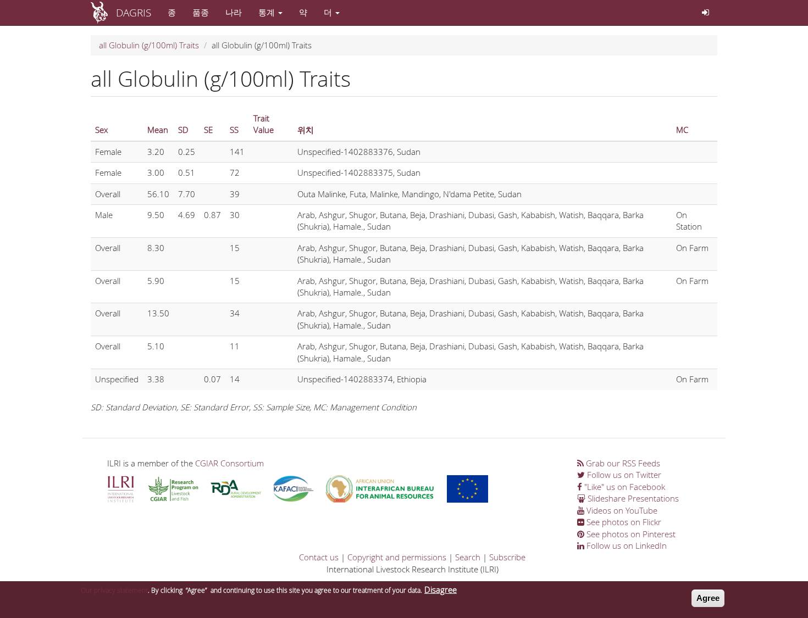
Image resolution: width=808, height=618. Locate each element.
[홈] (103, 13)
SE (208, 129)
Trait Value (263, 124)
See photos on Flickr (622, 521)
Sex (101, 129)
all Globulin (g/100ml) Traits (149, 45)
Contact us (319, 557)
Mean (157, 129)
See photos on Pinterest (630, 533)
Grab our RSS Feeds (622, 463)
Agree (708, 598)
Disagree (440, 589)
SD (183, 129)
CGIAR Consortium (229, 463)
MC (682, 129)
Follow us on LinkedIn (625, 545)
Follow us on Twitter (623, 474)
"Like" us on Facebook (623, 486)
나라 (233, 12)
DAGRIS (133, 12)
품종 (200, 12)
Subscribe (507, 557)
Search (467, 557)
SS (234, 129)
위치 (305, 129)
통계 (267, 12)
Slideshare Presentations (632, 498)
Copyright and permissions (396, 557)
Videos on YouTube (620, 510)
